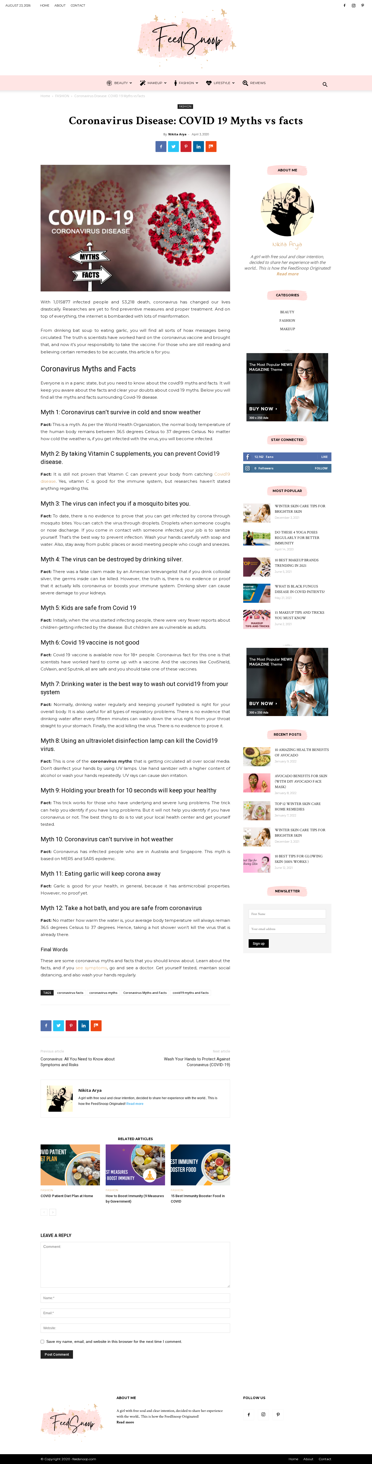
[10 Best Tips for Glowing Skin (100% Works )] (256, 863)
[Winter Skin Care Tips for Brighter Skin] (256, 513)
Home (45, 96)
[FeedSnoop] (186, 37)
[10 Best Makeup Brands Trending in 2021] (256, 567)
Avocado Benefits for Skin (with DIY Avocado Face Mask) (301, 781)
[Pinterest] (362, 5)
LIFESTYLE (221, 83)
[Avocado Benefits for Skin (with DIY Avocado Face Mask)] (256, 782)
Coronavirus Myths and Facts (145, 993)
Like (324, 457)
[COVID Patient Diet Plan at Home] (70, 1164)
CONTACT (78, 5)
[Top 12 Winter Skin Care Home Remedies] (256, 810)
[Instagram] (353, 5)
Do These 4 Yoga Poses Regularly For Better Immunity (297, 538)
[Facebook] (344, 5)
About (308, 1459)
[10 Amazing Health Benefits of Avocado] (256, 756)
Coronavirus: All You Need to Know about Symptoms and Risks (78, 1062)
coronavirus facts (70, 993)
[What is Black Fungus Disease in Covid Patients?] (256, 593)
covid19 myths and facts (191, 993)
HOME (44, 5)
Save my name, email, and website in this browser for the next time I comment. (114, 1341)
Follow (321, 468)
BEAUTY (121, 83)
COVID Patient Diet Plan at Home (67, 1196)
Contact (325, 1459)
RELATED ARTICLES (135, 1139)
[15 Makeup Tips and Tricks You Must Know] (256, 619)
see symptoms (91, 967)
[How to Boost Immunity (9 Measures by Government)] (135, 1164)
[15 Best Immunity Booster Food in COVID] (200, 1164)
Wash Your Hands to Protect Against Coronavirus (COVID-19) (197, 1062)
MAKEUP (154, 83)
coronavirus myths (103, 993)
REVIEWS (257, 83)
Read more (135, 1104)
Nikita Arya (177, 134)
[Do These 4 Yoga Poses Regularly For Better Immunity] (256, 537)
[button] (324, 85)
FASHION (186, 83)
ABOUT (60, 5)
